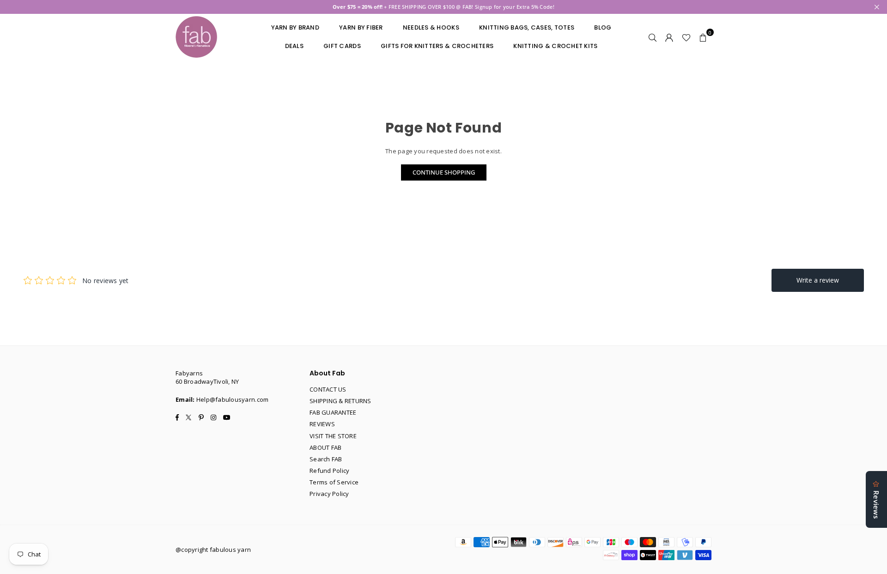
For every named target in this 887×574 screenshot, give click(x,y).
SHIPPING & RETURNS (340, 401)
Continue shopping (444, 172)
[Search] (652, 37)
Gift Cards (342, 46)
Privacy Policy (329, 493)
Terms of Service (334, 482)
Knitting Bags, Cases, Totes (526, 27)
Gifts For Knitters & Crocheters (437, 46)
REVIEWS (322, 424)
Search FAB (326, 459)
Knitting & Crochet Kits (555, 46)
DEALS (294, 46)
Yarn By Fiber (361, 27)
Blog (602, 27)
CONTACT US (328, 389)
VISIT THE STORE (333, 436)
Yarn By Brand (295, 27)
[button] (703, 37)
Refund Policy (329, 470)
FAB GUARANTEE (333, 412)
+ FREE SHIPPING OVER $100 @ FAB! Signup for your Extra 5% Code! (443, 7)
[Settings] (669, 37)
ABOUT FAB (325, 447)
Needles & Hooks (431, 27)
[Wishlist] (686, 37)
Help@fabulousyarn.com (232, 399)
